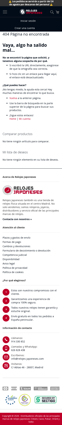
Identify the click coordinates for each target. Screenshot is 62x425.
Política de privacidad (15, 267)
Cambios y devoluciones (16, 246)
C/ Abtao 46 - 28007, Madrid (27, 367)
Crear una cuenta (25, 28)
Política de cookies (13, 272)
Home (12, 118)
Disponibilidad (11, 259)
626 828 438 (18, 350)
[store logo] (30, 12)
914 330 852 (18, 341)
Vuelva (13, 98)
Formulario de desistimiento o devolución (26, 250)
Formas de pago (12, 242)
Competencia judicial (15, 254)
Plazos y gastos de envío (16, 237)
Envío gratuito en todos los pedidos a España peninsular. (32, 318)
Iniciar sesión (28, 20)
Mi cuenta (24, 118)
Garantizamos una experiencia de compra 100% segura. (30, 300)
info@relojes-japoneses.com (27, 358)
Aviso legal (9, 263)
